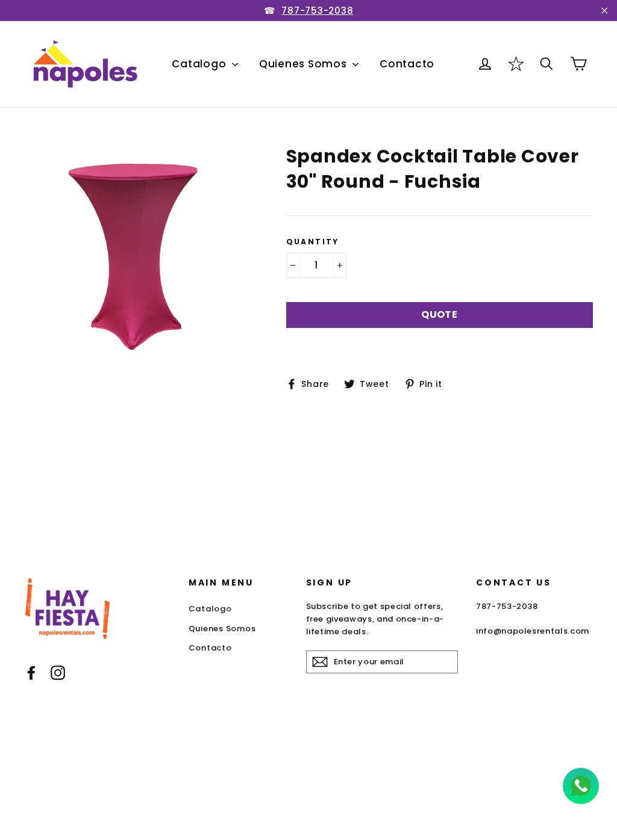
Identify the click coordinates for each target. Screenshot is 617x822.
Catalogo (200, 64)
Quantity (312, 242)
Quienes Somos (304, 64)
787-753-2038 (317, 10)
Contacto (407, 64)
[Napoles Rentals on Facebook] (31, 672)
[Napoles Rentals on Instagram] (58, 672)
